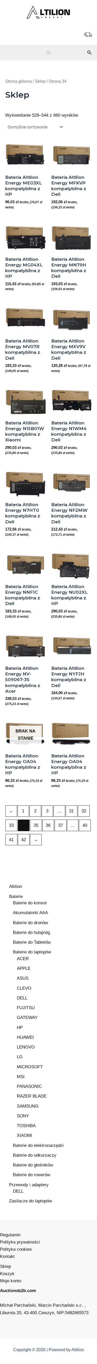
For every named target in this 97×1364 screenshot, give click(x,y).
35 (36, 825)
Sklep (40, 81)
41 (11, 839)
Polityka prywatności (20, 1242)
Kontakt (7, 1256)
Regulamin (10, 1234)
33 (11, 825)
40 (85, 825)
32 (83, 811)
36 (48, 825)
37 (60, 825)
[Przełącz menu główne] (48, 52)
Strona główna (18, 81)
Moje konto (10, 1280)
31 (71, 811)
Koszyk (7, 1273)
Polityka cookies (16, 1249)
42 (23, 839)
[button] (89, 52)
